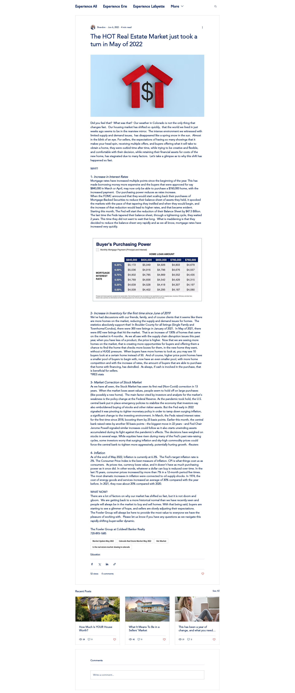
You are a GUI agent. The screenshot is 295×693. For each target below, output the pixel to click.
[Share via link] (114, 564)
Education (95, 554)
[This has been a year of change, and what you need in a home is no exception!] (197, 609)
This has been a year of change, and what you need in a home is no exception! (196, 628)
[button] (215, 6)
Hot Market (161, 540)
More (175, 6)
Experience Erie (115, 6)
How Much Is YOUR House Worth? (95, 628)
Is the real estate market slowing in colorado (111, 546)
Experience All (86, 6)
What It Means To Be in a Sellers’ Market (144, 628)
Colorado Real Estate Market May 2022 (135, 540)
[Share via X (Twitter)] (99, 564)
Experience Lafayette (149, 6)
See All (216, 590)
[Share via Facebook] (91, 564)
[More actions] (202, 27)
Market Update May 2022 (103, 540)
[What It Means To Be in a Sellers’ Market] (147, 609)
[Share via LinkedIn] (107, 564)
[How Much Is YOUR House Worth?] (97, 609)
